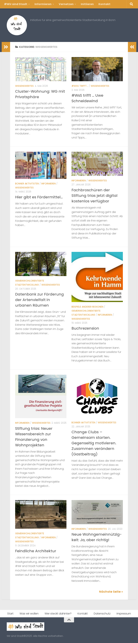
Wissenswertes (24, 86)
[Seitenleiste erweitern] (6, 47)
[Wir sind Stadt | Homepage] (17, 25)
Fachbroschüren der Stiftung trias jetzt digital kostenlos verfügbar (94, 195)
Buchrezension (85, 328)
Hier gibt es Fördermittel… (39, 197)
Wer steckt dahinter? (58, 613)
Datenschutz (102, 613)
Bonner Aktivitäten (27, 183)
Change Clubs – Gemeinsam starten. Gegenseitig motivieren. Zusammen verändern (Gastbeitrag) (94, 443)
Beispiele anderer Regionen (87, 306)
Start (10, 613)
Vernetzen (66, 4)
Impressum (124, 613)
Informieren (42, 4)
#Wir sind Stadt (15, 4)
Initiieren (87, 4)
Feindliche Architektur (35, 551)
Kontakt (104, 4)
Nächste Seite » (111, 591)
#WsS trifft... (80, 86)
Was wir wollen (29, 613)
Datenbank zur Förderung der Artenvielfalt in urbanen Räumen (39, 300)
